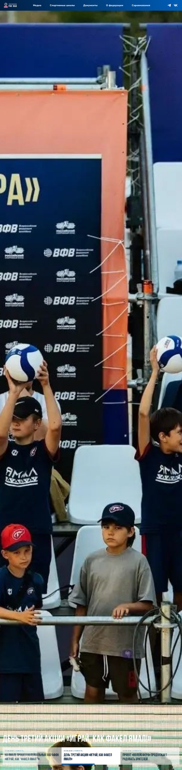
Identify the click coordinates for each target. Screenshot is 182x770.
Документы (90, 5)
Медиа (37, 5)
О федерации (114, 5)
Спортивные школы (62, 5)
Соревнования (141, 5)
